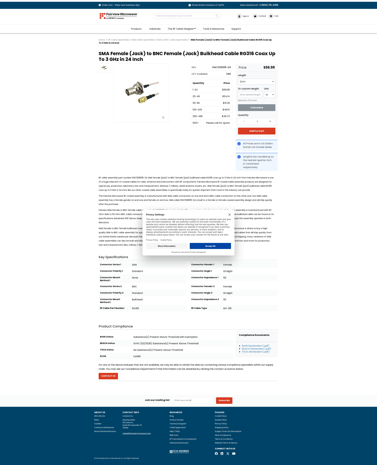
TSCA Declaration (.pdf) (255, 351)
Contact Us (128, 416)
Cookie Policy (221, 416)
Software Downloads (179, 443)
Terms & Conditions (224, 439)
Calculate (256, 107)
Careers (97, 423)
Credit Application (178, 427)
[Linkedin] (222, 454)
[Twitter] (227, 454)
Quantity (243, 115)
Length (242, 75)
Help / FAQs (175, 431)
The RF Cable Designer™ (182, 29)
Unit (266, 88)
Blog (172, 416)
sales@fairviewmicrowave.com (137, 433)
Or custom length (248, 88)
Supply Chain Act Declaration (228, 431)
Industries (155, 29)
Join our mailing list (157, 400)
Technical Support (178, 423)
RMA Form (174, 435)
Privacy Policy (221, 423)
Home (102, 39)
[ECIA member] (179, 451)
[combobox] (187, 16)
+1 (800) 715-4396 (268, 5)
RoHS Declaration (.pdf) (255, 345)
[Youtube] (233, 454)
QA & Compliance (223, 435)
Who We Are (99, 416)
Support (236, 29)
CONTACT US (108, 375)
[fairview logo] (118, 15)
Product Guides (176, 420)
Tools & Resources (213, 29)
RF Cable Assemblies (118, 39)
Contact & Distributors (104, 427)
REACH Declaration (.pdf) (256, 348)
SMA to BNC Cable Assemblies (172, 39)
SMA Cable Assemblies (143, 39)
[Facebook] (216, 454)
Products (136, 29)
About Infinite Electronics (105, 431)
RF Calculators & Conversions (183, 439)
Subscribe (224, 400)
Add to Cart (256, 131)
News (96, 420)
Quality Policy (221, 420)
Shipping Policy (222, 427)
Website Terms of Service (226, 443)
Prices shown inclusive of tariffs (208, 5)
